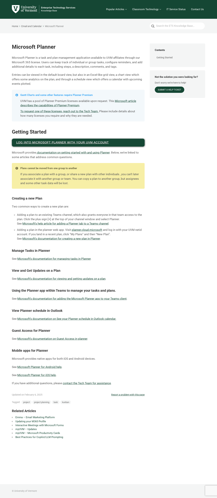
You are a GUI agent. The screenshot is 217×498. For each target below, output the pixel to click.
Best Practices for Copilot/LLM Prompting (39, 437)
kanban (65, 402)
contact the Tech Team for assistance (87, 383)
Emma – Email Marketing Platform (35, 417)
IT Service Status (176, 9)
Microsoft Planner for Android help (39, 367)
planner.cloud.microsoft (87, 229)
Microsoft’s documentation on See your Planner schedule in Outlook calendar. (66, 318)
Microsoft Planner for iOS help (36, 375)
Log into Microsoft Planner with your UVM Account (62, 142)
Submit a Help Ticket (169, 89)
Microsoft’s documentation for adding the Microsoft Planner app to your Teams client (72, 298)
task (56, 402)
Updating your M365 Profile (30, 421)
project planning (41, 402)
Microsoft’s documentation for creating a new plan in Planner (61, 238)
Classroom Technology (145, 9)
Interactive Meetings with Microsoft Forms (39, 425)
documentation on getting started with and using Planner (73, 152)
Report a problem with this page (128, 394)
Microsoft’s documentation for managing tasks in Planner (54, 258)
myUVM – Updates (26, 429)
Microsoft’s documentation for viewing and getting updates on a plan (61, 278)
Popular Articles (115, 9)
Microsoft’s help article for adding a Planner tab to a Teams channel (65, 223)
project (26, 402)
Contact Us (197, 9)
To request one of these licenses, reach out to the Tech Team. (59, 111)
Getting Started (164, 57)
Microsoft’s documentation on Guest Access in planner (52, 338)
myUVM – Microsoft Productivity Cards (37, 433)
